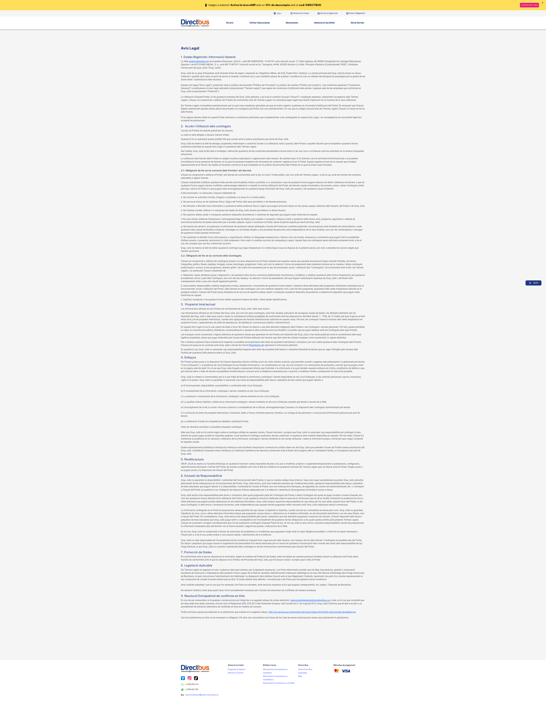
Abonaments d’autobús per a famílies (279, 683)
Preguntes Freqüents (236, 669)
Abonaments (292, 22)
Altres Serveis (357, 22)
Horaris (229, 22)
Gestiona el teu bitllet (324, 22)
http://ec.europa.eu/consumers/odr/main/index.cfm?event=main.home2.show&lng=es (312, 612)
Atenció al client (301, 13)
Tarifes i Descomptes (259, 22)
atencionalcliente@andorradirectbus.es (310, 600)
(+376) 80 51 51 (191, 684)
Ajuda (535, 283)
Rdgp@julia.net (256, 345)
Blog (300, 676)
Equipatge (302, 673)
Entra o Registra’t (357, 13)
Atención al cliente (235, 673)
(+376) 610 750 (191, 689)
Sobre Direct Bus (305, 669)
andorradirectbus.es (199, 61)
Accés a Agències (329, 13)
